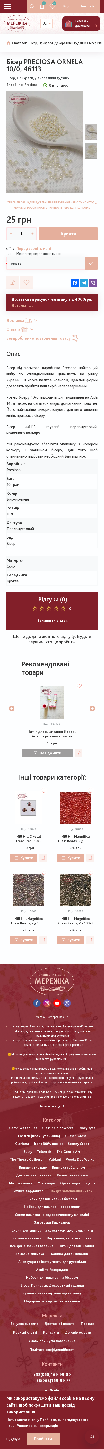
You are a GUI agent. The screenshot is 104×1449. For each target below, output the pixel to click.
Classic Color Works (57, 1128)
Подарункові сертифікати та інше (52, 1301)
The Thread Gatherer (27, 1159)
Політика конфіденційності (52, 1349)
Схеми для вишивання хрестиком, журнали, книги (52, 1230)
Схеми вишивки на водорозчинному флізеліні (52, 1214)
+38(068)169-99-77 (52, 1380)
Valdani (55, 1159)
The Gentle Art (68, 1152)
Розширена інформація (37, 1426)
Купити (68, 234)
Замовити (91, 263)
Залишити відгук (53, 620)
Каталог (20, 43)
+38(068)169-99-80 (52, 1374)
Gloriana (22, 1144)
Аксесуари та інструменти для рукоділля (52, 1262)
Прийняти (43, 1438)
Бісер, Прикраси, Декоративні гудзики (58, 43)
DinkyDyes (86, 1128)
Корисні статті (25, 1332)
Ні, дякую (13, 1439)
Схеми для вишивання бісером (52, 1199)
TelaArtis (44, 1152)
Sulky (28, 1152)
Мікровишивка (21, 1183)
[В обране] (26, 282)
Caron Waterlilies (23, 1128)
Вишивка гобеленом (68, 1167)
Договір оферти (78, 1332)
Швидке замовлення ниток (70, 1191)
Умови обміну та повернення (52, 1341)
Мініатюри (46, 1183)
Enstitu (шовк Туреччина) (39, 1136)
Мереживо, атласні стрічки (68, 1238)
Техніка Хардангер (28, 1191)
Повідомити (50, 753)
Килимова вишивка (72, 1175)
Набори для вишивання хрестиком (52, 1207)
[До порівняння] (12, 282)
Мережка (52, 1315)
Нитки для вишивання (76, 1246)
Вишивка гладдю (33, 1167)
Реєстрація (88, 6)
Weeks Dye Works (80, 1159)
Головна (8, 43)
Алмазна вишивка (29, 1254)
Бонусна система (24, 1324)
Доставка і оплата (59, 1324)
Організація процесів (77, 1183)
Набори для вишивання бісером (52, 1277)
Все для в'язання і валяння (31, 1246)
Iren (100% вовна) (48, 1144)
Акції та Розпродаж (52, 1270)
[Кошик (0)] (68, 23)
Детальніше (22, 305)
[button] (11, 708)
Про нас (87, 1324)
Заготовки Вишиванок (52, 1222)
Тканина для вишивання (69, 1254)
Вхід (66, 6)
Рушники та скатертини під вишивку (52, 1293)
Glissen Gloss (75, 1136)
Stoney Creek (78, 1144)
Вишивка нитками (27, 1238)
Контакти (51, 1332)
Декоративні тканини (34, 1175)
